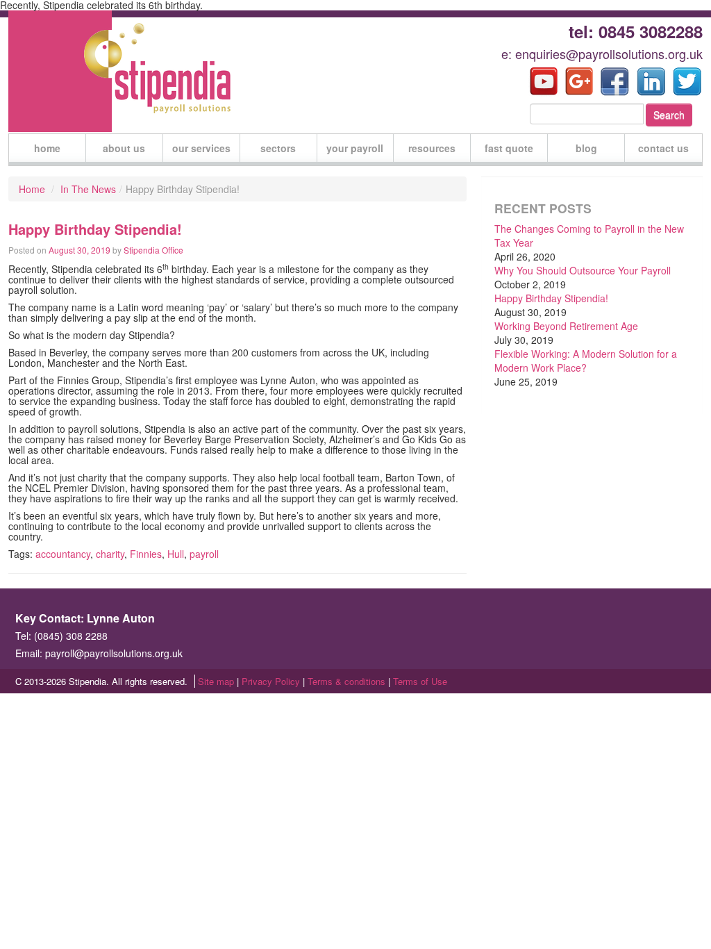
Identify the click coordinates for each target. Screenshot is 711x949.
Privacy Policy (271, 681)
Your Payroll (354, 148)
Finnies (146, 554)
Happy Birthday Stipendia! (551, 298)
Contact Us (663, 148)
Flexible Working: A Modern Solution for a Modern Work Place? (585, 360)
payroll (204, 554)
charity (110, 554)
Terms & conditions (346, 681)
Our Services (201, 148)
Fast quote (509, 148)
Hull (175, 554)
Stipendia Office (153, 250)
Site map (216, 681)
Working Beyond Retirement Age (566, 326)
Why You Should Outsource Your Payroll (582, 270)
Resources (431, 148)
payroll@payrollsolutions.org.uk (114, 653)
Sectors (278, 148)
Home (47, 148)
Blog (586, 148)
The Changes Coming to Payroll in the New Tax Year (589, 235)
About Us (124, 148)
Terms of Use (420, 681)
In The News (88, 189)
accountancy (62, 554)
